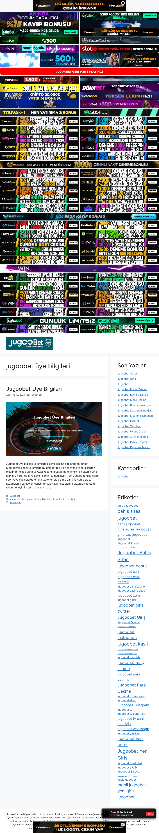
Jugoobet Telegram (133, 705)
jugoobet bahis (17, 499)
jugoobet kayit (133, 644)
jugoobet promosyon (131, 696)
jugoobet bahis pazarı (126, 547)
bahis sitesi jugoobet (129, 514)
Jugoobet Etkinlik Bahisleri (134, 394)
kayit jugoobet (127, 779)
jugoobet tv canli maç (131, 713)
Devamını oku (43, 487)
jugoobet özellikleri (130, 763)
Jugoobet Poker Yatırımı (132, 389)
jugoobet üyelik (127, 767)
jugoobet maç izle (129, 657)
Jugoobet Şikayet (129, 771)
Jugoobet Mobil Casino (132, 399)
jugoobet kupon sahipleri (127, 654)
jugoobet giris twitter (131, 608)
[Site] (39, 121)
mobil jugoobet (132, 784)
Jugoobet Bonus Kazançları (135, 405)
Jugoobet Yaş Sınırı (129, 426)
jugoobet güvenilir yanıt (127, 627)
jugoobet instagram (127, 634)
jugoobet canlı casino (131, 586)
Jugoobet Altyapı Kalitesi (133, 436)
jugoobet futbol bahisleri (39, 499)
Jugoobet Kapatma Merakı (134, 447)
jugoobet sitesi (127, 700)
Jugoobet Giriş (127, 378)
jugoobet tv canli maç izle (131, 721)
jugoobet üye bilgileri (64, 499)
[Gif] (79, 164)
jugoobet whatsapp (133, 729)
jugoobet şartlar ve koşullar (128, 776)
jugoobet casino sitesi (131, 590)
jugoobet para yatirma (129, 676)
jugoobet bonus (133, 566)
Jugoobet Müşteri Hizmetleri (135, 415)
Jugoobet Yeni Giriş (133, 754)
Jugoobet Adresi (128, 373)
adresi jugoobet (128, 505)
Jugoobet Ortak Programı (133, 442)
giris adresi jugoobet (134, 529)
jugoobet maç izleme (131, 665)
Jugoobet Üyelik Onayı (132, 431)
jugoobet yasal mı (129, 733)
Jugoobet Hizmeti (129, 421)
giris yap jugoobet (132, 534)
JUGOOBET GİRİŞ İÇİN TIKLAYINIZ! (79, 71)
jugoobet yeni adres (130, 741)
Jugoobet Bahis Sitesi (134, 556)
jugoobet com (129, 595)
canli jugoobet (129, 524)
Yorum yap (15, 502)
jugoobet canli (129, 571)
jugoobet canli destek (129, 579)
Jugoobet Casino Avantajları (135, 410)
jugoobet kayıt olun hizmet (128, 650)
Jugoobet (15, 495)
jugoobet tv (125, 709)
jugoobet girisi (127, 599)
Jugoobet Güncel (129, 622)
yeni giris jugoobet (126, 793)
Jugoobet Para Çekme (132, 688)
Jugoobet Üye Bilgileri (34, 388)
